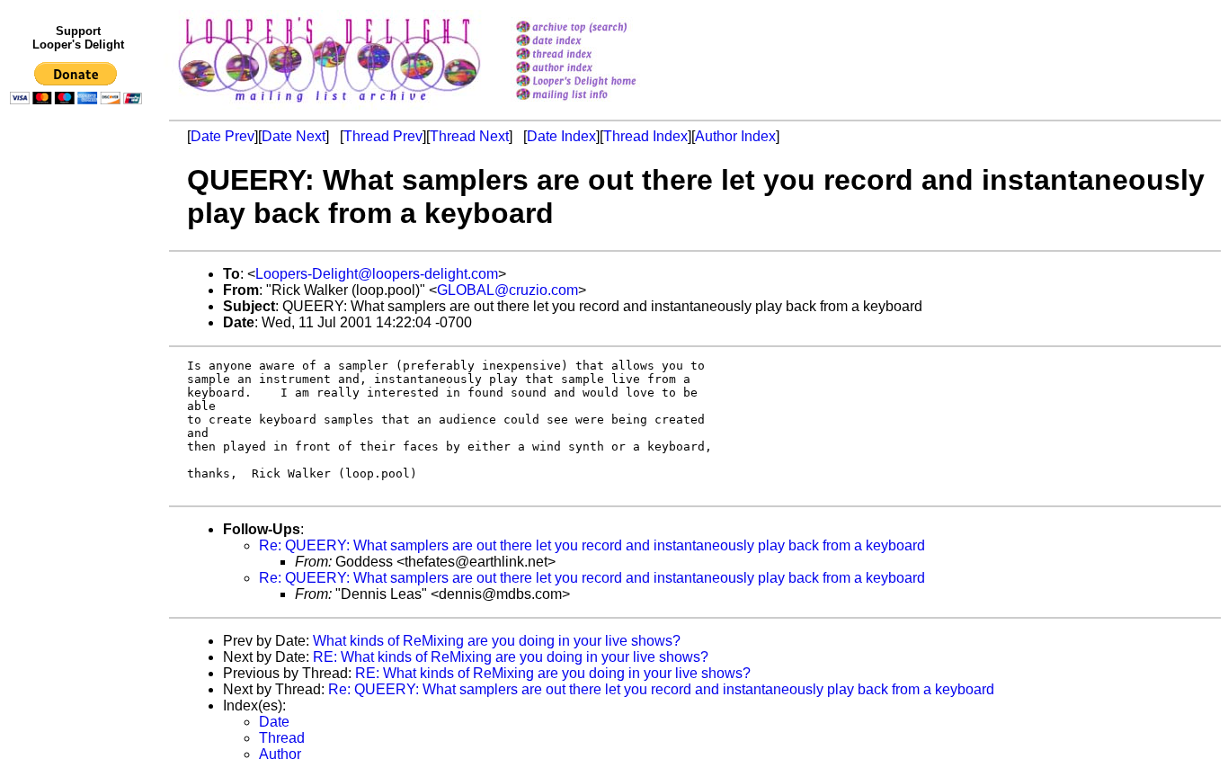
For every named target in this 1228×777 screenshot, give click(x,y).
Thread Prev (383, 136)
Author (280, 754)
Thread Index (645, 136)
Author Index (735, 136)
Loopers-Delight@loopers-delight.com (376, 273)
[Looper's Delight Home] (599, 82)
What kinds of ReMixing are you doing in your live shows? (497, 640)
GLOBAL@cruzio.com (507, 290)
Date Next (293, 136)
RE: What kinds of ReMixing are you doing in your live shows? (510, 657)
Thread (282, 738)
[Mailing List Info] (599, 104)
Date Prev (222, 136)
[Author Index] (599, 68)
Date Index (561, 136)
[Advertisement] (79, 483)
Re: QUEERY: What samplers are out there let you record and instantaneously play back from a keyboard (592, 545)
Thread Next (469, 136)
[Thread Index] (599, 55)
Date (274, 721)
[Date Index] (599, 41)
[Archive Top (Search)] (599, 28)
